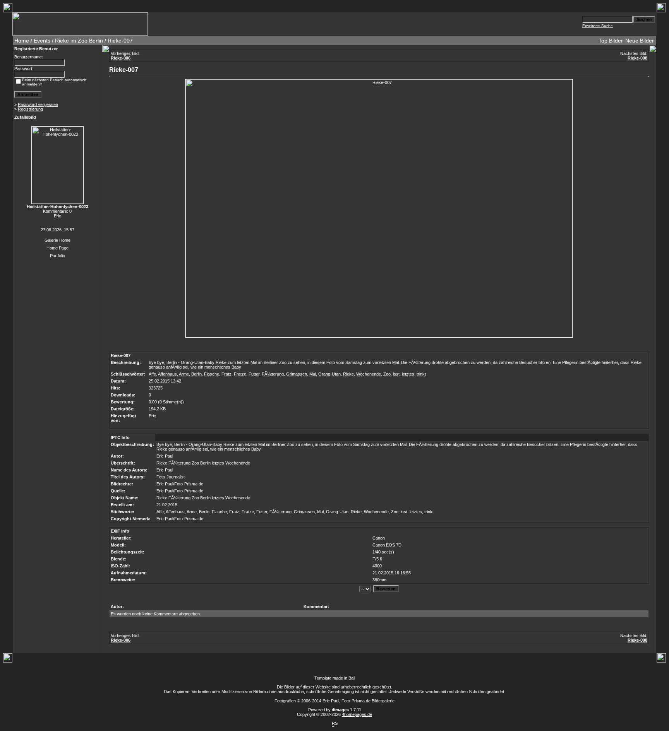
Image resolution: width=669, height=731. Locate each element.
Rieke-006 (120, 58)
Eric (152, 415)
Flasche (211, 374)
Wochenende (368, 374)
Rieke (348, 374)
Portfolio (57, 255)
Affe (152, 374)
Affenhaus (167, 374)
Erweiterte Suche (597, 26)
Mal (312, 374)
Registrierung (30, 109)
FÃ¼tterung (273, 374)
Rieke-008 (637, 58)
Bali (351, 678)
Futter (254, 374)
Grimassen (296, 374)
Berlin (196, 374)
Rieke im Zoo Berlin (79, 41)
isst (396, 374)
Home (21, 41)
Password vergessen (38, 104)
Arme (184, 374)
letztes (408, 374)
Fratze (240, 374)
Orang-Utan (329, 374)
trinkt (421, 374)
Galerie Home (57, 240)
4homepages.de (357, 714)
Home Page (57, 248)
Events (42, 41)
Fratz (226, 374)
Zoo (387, 374)
